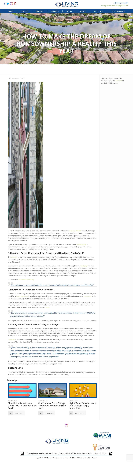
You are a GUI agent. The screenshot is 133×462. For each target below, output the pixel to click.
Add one (118, 80)
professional (81, 244)
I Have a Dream (75, 231)
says (47, 307)
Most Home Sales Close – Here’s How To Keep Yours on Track (22, 405)
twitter (7, 3)
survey (12, 339)
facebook (4, 3)
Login (61, 458)
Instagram (66, 425)
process (14, 257)
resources (87, 296)
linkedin (11, 3)
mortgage (84, 266)
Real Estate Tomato (91, 458)
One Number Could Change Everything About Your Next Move (52, 405)
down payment (22, 296)
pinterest (15, 3)
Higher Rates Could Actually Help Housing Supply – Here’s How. (82, 405)
